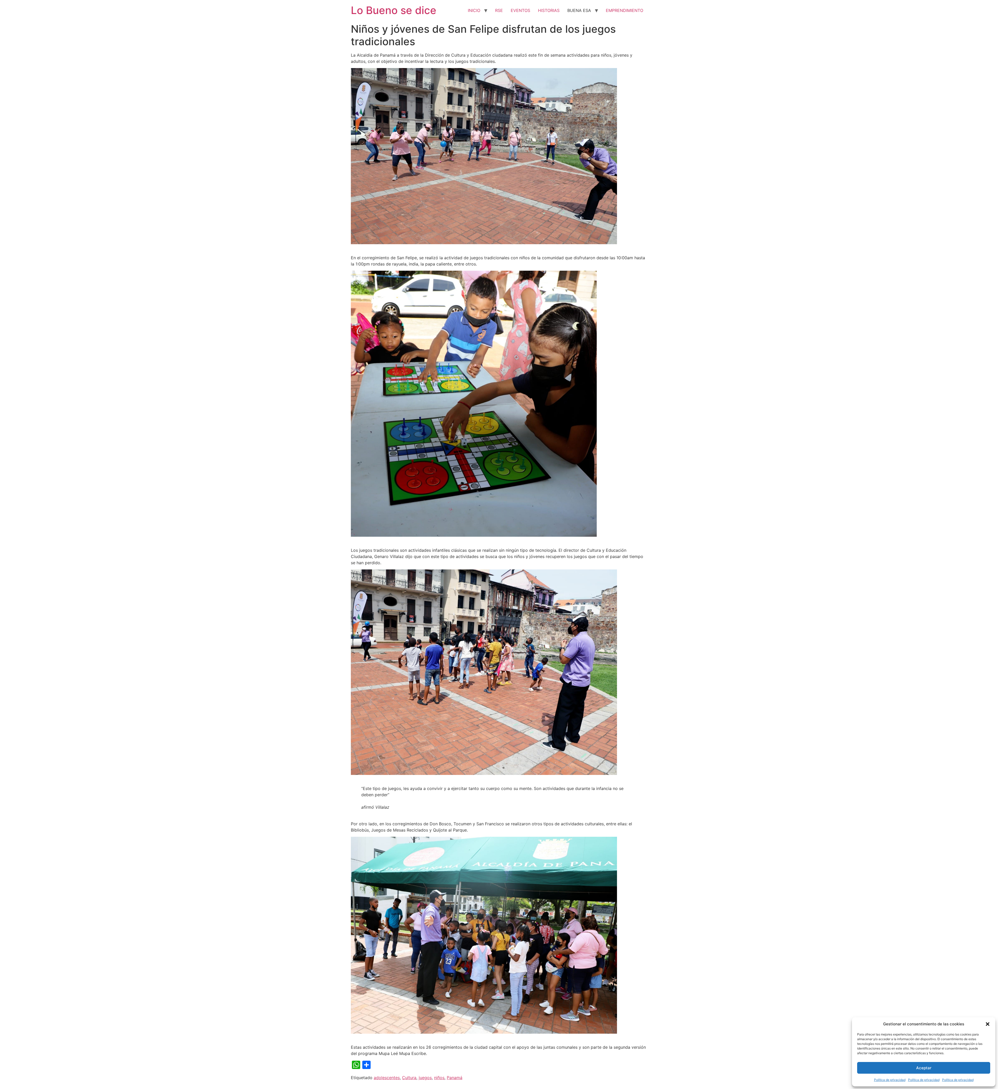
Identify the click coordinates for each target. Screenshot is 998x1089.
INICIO (474, 10)
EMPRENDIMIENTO (624, 10)
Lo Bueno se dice (393, 10)
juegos (425, 1077)
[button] (987, 1024)
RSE (499, 10)
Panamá (454, 1077)
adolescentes (387, 1077)
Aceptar (923, 1067)
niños (439, 1077)
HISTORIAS (549, 10)
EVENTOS (520, 10)
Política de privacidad (889, 1080)
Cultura (409, 1077)
